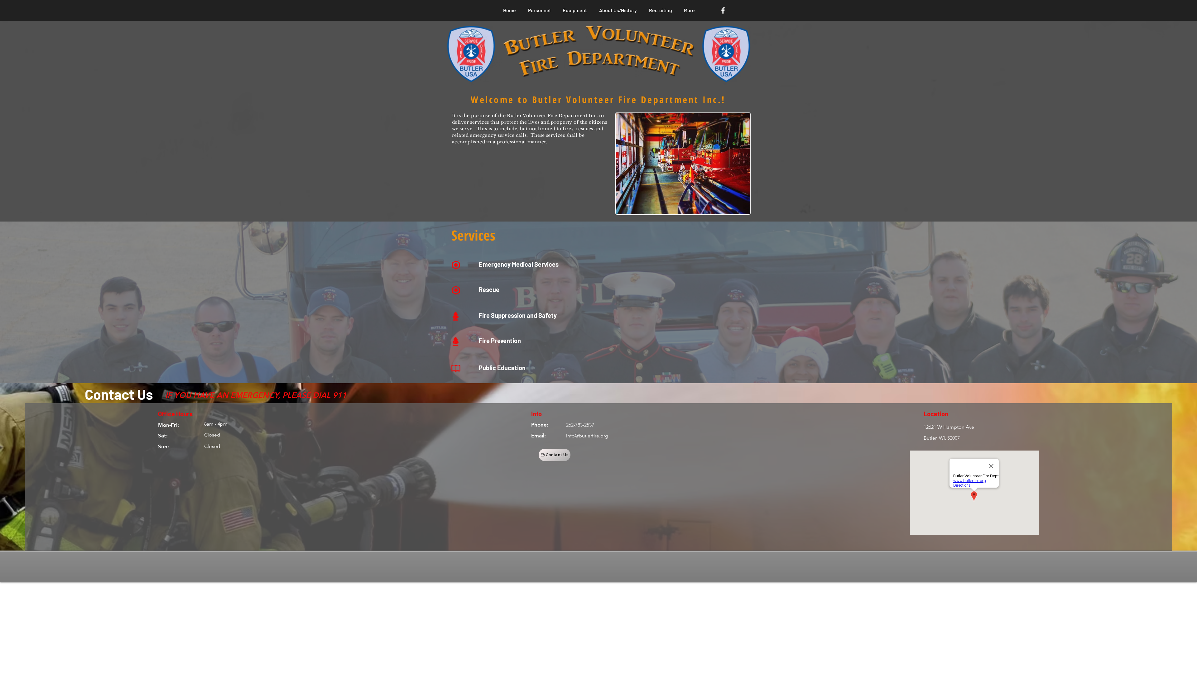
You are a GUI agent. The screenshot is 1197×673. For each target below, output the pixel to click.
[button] (554, 455)
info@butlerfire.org (587, 436)
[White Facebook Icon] (723, 10)
